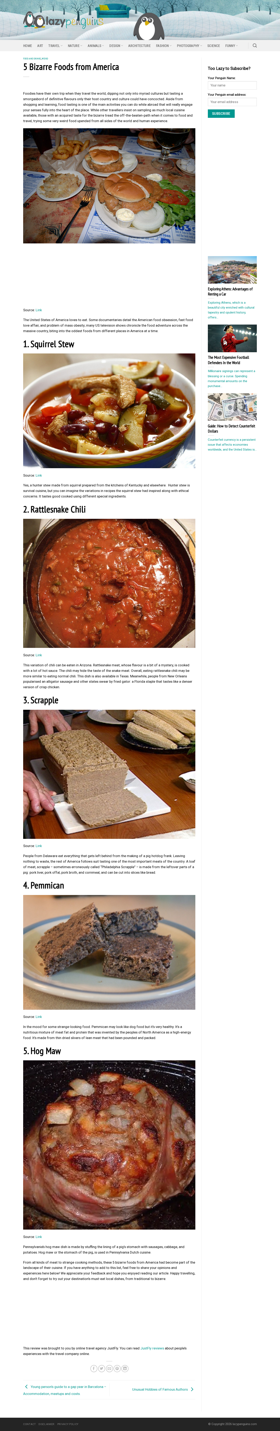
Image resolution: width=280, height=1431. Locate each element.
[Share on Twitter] (101, 1368)
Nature (74, 46)
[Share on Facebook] (94, 1368)
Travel (54, 46)
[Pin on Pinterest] (117, 1368)
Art (40, 46)
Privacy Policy (68, 1424)
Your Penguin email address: (227, 95)
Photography (188, 46)
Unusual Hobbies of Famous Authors (160, 1389)
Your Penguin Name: (222, 78)
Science (213, 46)
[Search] (255, 45)
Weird (45, 58)
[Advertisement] (109, 276)
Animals (94, 46)
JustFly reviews (152, 1348)
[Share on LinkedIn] (125, 1368)
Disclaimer (46, 1424)
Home (27, 46)
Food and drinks (32, 58)
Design (114, 46)
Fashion (162, 46)
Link (39, 310)
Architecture (139, 46)
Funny (230, 46)
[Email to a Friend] (109, 1368)
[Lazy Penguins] (63, 20)
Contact (29, 1424)
